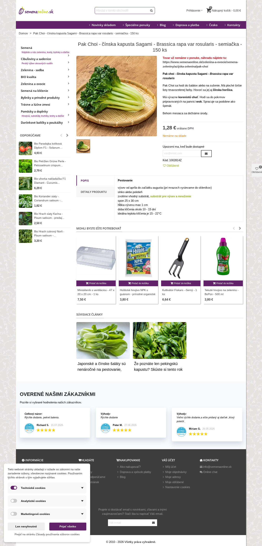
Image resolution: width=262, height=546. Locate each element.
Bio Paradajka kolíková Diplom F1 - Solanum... (48, 145)
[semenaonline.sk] (42, 10)
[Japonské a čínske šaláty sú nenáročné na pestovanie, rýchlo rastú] (103, 340)
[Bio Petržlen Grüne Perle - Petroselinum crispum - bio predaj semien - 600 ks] (25, 166)
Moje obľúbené (174, 482)
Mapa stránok (90, 482)
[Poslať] (151, 10)
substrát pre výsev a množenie (170, 196)
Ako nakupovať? (130, 466)
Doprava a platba (187, 25)
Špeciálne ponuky (137, 25)
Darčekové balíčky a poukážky (42, 122)
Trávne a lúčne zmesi (35, 104)
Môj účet (170, 466)
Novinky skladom (104, 25)
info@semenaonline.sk (217, 466)
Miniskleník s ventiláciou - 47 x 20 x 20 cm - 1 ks (95, 292)
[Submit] (153, 522)
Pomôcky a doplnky (42, 113)
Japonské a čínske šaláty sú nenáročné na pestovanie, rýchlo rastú (101, 369)
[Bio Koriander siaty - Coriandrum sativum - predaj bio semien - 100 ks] (25, 201)
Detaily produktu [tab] (94, 192)
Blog (163, 25)
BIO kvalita (28, 77)
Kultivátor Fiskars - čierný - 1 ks (179, 292)
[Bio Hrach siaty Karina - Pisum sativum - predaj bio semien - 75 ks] (25, 218)
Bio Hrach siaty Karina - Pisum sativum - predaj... (49, 215)
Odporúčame (30, 135)
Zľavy (85, 466)
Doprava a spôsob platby (135, 472)
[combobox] (121, 10)
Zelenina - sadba (32, 70)
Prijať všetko (67, 526)
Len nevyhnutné (26, 526)
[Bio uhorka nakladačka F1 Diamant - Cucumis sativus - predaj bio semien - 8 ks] (25, 183)
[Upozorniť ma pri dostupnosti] (206, 153)
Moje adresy (173, 477)
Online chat (210, 472)
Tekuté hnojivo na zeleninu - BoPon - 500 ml (222, 292)
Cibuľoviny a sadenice (37, 61)
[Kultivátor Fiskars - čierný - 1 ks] (180, 258)
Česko (213, 25)
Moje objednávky (176, 472)
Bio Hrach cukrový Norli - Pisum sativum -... (49, 233)
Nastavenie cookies (177, 487)
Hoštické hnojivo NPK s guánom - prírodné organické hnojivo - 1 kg (137, 294)
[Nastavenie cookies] (163, 487)
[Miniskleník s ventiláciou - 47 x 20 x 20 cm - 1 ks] (96, 258)
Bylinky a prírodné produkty (40, 97)
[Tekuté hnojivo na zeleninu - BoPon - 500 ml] (223, 258)
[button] (61, 135)
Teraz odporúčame (93, 477)
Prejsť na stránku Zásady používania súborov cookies (47, 534)
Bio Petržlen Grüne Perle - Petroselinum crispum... (50, 163)
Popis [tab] (85, 180)
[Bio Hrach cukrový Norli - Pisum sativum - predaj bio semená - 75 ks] (25, 236)
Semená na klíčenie (34, 91)
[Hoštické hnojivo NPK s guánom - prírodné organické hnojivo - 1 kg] (138, 258)
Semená (45, 50)
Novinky (87, 472)
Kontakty (233, 25)
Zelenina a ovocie (33, 84)
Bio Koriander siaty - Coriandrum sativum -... (48, 198)
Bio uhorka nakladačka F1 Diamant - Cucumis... (50, 180)
